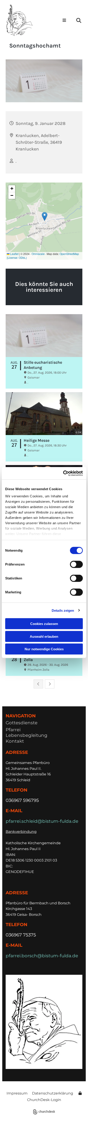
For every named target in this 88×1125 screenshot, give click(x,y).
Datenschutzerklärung (52, 1093)
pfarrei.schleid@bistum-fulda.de (42, 821)
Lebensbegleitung (26, 735)
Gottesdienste (21, 722)
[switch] (76, 564)
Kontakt (15, 741)
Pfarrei (13, 729)
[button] (63, 21)
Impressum (17, 1093)
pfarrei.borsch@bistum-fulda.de (42, 955)
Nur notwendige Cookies (44, 649)
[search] (78, 20)
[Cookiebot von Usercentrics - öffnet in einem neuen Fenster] (63, 473)
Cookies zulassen (44, 624)
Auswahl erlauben (44, 636)
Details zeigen (63, 610)
